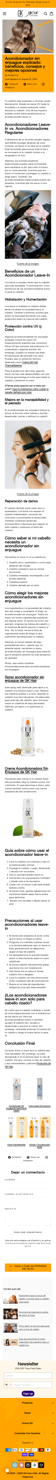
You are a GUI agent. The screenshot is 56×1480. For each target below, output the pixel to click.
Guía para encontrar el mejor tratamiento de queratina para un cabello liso (34, 1342)
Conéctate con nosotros (27, 1433)
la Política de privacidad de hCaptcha (20, 1243)
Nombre (10, 1180)
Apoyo (27, 1413)
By (11, 75)
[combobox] (8, 1385)
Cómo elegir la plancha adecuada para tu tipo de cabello (34, 1327)
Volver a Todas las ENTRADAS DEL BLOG (30, 1267)
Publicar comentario (28, 1232)
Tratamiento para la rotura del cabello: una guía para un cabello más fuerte (34, 1299)
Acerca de (27, 1423)
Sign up (28, 1393)
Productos (27, 1403)
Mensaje (10, 1209)
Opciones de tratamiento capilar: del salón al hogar (34, 1313)
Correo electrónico (19, 1194)
